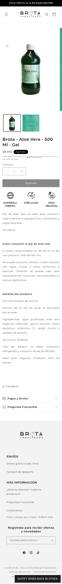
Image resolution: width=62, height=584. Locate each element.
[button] (6, 14)
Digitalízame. (50, 568)
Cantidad (7, 164)
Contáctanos (14, 510)
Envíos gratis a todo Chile (23, 463)
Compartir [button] (12, 386)
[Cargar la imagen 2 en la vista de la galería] (31, 123)
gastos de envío (34, 156)
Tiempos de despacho (20, 471)
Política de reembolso (45, 572)
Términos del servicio (20, 572)
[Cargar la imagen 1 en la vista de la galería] (12, 123)
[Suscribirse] (51, 540)
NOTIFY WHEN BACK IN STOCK (38, 578)
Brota (15, 568)
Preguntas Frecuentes (20, 502)
